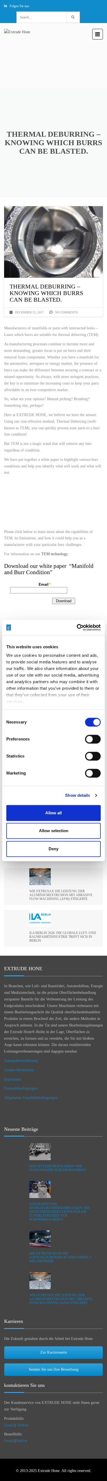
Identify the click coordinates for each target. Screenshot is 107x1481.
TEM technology (54, 554)
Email (8, 1425)
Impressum (12, 1079)
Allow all (53, 812)
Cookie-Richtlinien (18, 1070)
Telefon (22, 1425)
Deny (53, 848)
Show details (77, 795)
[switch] (93, 739)
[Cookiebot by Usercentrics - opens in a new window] (77, 627)
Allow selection (53, 830)
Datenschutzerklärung (21, 1061)
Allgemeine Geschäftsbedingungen (31, 1098)
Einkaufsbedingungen (21, 1088)
